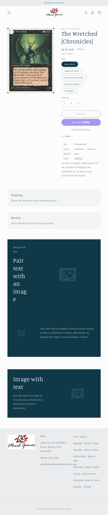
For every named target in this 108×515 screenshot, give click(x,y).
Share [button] (67, 136)
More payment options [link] (81, 129)
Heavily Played (72, 84)
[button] (9, 12)
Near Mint (70, 64)
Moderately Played (74, 77)
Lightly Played (72, 71)
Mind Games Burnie (49, 509)
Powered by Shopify (64, 509)
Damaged (69, 91)
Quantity (65, 97)
